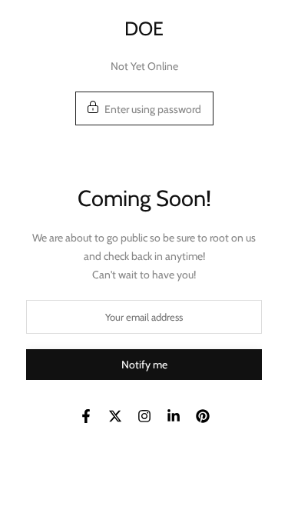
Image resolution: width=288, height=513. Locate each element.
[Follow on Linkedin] (173, 416)
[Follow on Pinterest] (203, 416)
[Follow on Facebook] (86, 416)
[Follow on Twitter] (115, 416)
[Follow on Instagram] (144, 416)
